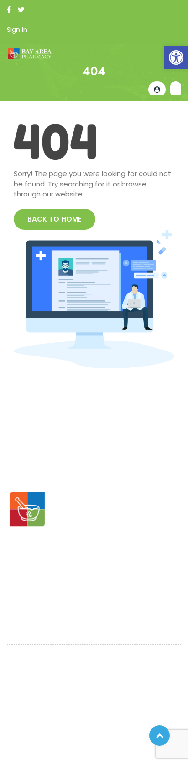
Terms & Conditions (102, 738)
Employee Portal (37, 749)
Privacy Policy (31, 738)
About (17, 593)
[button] (176, 57)
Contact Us (26, 650)
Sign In (17, 29)
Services (21, 607)
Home (17, 579)
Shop (15, 621)
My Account (27, 635)
